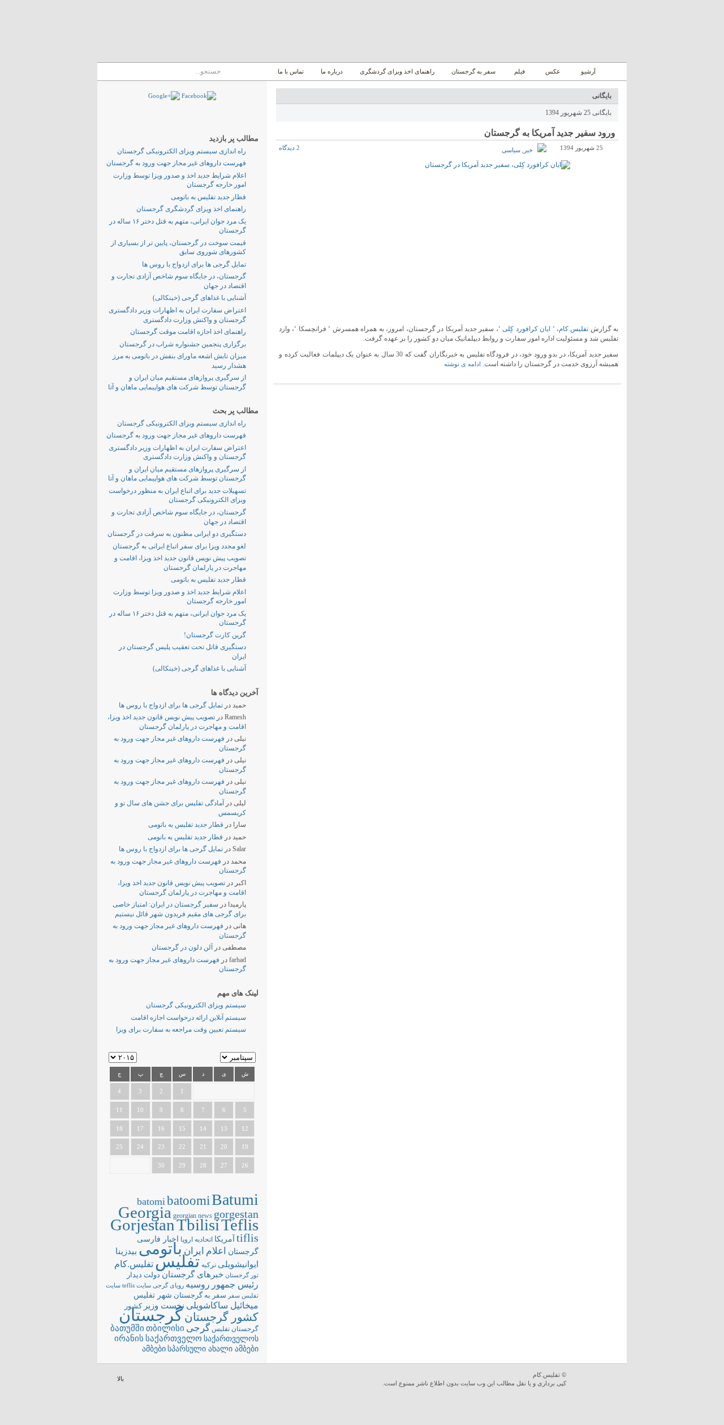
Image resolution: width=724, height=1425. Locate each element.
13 (224, 1128)
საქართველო (173, 1338)
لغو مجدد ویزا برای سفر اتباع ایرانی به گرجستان (179, 546)
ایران (194, 1251)
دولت (152, 1275)
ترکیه (208, 1265)
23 (161, 1146)
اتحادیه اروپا (196, 1239)
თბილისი (165, 1328)
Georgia (144, 1212)
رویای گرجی (168, 1285)
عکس (553, 71)
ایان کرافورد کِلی (526, 329)
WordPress (598, 1380)
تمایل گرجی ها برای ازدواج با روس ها (194, 264)
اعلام (216, 1251)
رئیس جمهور (235, 1285)
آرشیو (587, 71)
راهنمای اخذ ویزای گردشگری (397, 71)
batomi (151, 1201)
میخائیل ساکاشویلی (222, 1305)
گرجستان (151, 1315)
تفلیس (177, 1261)
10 (140, 1109)
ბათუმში (127, 1328)
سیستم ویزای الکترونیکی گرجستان (196, 1005)
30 (161, 1165)
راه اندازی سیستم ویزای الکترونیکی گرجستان (181, 151)
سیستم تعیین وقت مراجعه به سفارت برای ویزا (181, 1029)
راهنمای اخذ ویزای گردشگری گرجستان (191, 209)
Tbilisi (197, 1225)
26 (245, 1165)
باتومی (160, 1248)
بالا (120, 1378)
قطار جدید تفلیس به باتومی (208, 197)
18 (119, 1128)
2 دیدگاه (289, 147)
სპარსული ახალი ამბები (212, 1348)
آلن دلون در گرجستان (182, 947)
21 (203, 1146)
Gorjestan (142, 1225)
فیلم (519, 71)
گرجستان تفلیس (235, 1329)
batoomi (188, 1200)
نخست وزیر (164, 1305)
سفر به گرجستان (473, 71)
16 (161, 1128)
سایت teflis (136, 1285)
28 (203, 1165)
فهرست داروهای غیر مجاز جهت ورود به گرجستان (176, 163)
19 (245, 1146)
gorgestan (236, 1214)
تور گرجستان (241, 1275)
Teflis (239, 1225)
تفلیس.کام (573, 329)
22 (182, 1146)
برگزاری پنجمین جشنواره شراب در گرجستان (182, 344)
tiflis (247, 1237)
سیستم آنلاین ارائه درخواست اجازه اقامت (188, 1017)
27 (224, 1165)
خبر (528, 150)
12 (245, 1128)
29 (182, 1165)
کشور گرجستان (221, 1317)
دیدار (134, 1275)
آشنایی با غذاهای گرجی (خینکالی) (199, 298)
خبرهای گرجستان (192, 1274)
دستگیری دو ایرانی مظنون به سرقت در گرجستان (176, 534)
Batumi (235, 1199)
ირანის (129, 1338)
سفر (234, 1296)
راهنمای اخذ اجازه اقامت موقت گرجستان (188, 332)
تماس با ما (291, 71)
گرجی (198, 1328)
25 (119, 1146)
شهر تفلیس (152, 1294)
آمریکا (224, 1239)
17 (140, 1128)
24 (140, 1146)
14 (203, 1128)
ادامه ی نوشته (462, 363)
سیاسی (511, 150)
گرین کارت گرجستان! (215, 635)
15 (182, 1128)
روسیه (198, 1284)
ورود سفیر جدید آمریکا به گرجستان (549, 133)
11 (119, 1109)
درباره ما (332, 71)
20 (224, 1146)
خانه (614, 71)
